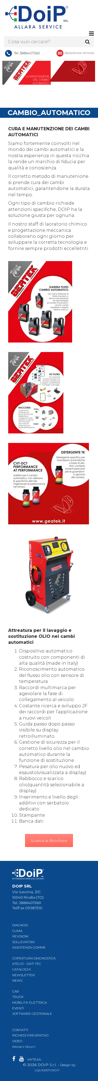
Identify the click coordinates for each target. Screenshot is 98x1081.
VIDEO (17, 1041)
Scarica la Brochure (49, 840)
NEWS (17, 980)
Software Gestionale (32, 1014)
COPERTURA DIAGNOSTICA (34, 958)
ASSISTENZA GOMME (29, 947)
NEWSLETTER (23, 975)
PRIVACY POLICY (24, 1047)
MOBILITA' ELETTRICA (29, 1002)
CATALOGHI (21, 969)
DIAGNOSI (20, 925)
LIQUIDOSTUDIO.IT (47, 1070)
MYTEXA (34, 1059)
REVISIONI (20, 936)
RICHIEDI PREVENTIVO (30, 1035)
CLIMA (17, 931)
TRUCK (17, 997)
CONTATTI (20, 1030)
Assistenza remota (79, 53)
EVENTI (18, 1008)
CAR (15, 991)
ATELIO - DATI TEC (26, 964)
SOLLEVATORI (23, 942)
